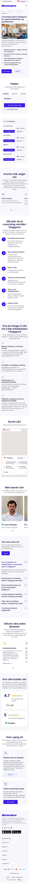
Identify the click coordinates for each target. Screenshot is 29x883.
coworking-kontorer (13, 350)
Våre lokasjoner (7, 1)
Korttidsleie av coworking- (9, 367)
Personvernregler (11, 879)
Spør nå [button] (17, 71)
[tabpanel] (14, 104)
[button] (14, 105)
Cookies (8, 877)
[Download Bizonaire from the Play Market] (16, 832)
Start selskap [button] (10, 802)
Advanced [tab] (14, 94)
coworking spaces (7, 406)
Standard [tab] (6, 94)
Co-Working (10, 121)
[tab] (14, 564)
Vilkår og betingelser (17, 877)
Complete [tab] (23, 94)
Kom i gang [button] (6, 71)
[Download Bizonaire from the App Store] (6, 832)
